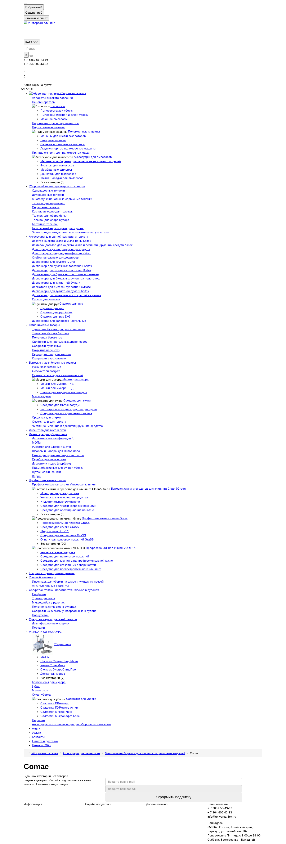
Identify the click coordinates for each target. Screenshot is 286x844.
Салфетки (39, 594)
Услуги (36, 732)
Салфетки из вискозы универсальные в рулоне (64, 610)
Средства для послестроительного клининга (70, 569)
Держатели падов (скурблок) (51, 463)
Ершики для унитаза (46, 299)
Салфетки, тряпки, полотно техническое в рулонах (64, 590)
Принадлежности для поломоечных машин (61, 152)
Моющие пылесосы (53, 119)
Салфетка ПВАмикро (54, 703)
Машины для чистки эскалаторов (63, 136)
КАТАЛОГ (31, 42)
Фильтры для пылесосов (57, 165)
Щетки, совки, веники (46, 471)
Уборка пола (62, 644)
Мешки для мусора (75, 379)
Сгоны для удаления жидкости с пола (58, 455)
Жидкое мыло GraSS (54, 531)
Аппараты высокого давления (52, 97)
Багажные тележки (45, 224)
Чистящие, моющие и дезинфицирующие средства (67, 425)
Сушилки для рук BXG (55, 316)
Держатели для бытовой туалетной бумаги (61, 286)
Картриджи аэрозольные (49, 358)
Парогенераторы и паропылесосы (55, 123)
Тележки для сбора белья (49, 215)
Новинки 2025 (41, 745)
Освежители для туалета (49, 421)
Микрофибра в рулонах (48, 602)
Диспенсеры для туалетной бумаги (56, 282)
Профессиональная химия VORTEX (110, 547)
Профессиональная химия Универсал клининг (64, 484)
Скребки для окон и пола (49, 459)
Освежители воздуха (46, 371)
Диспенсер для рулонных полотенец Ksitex (61, 270)
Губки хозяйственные (46, 366)
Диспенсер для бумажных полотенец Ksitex (62, 266)
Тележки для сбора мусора (50, 219)
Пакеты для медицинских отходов (63, 392)
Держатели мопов (52, 673)
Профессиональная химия (47, 480)
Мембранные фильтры (56, 169)
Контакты (38, 736)
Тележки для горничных (48, 203)
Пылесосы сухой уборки (56, 110)
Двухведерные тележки (48, 194)
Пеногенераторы (43, 102)
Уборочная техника (72, 93)
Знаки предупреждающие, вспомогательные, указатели (70, 232)
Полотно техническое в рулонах (54, 606)
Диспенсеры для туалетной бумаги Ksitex (60, 291)
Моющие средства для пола (59, 493)
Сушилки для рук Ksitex (56, 312)
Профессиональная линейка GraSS (65, 522)
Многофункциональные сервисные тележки (62, 199)
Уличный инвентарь (42, 577)
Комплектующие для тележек (52, 211)
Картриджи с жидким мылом (51, 354)
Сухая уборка (41, 694)
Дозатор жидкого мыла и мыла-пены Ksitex (61, 240)
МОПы (36, 442)
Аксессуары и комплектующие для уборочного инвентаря (71, 724)
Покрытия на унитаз (45, 350)
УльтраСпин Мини (52, 665)
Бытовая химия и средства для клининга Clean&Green (148, 488)
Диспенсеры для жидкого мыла (53, 261)
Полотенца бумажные (47, 337)
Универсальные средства (57, 552)
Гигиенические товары (44, 325)
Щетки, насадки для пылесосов (61, 178)
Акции (36, 728)
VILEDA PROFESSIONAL (45, 631)
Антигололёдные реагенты (50, 585)
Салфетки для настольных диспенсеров (59, 341)
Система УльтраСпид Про (58, 669)
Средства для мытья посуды (60, 405)
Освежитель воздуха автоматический (57, 375)
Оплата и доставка (45, 741)
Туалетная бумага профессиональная (58, 329)
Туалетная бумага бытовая (50, 333)
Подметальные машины (48, 127)
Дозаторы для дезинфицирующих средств (61, 249)
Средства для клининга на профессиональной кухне (76, 560)
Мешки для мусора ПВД (56, 388)
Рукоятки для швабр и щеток (51, 446)
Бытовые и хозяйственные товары (52, 362)
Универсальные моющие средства (64, 497)
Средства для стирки (46, 417)
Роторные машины (53, 140)
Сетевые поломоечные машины (62, 144)
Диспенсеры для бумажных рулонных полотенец (65, 278)
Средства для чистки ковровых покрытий (68, 505)
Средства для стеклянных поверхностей (68, 564)
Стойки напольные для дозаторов (55, 257)
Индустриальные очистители (60, 501)
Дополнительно (156, 804)
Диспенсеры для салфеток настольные (59, 320)
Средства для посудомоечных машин (66, 413)
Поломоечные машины (84, 131)
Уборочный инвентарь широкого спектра (57, 186)
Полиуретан (40, 615)
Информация (33, 804)
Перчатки (38, 627)
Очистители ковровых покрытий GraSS (67, 539)
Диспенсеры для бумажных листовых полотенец (65, 274)
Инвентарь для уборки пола (48, 434)
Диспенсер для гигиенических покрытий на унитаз (66, 295)
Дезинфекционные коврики (50, 623)
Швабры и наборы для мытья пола (56, 451)
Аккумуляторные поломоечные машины (67, 148)
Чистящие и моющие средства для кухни (68, 409)
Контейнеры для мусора (49, 682)
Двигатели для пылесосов (58, 173)
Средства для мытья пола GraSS (63, 535)
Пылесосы (57, 106)
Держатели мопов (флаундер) (52, 438)
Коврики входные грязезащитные (52, 573)
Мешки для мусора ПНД (56, 383)
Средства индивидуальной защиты (53, 619)
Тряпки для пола (43, 598)
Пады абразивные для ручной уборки (58, 467)
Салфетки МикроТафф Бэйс (60, 716)
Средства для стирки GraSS (59, 527)
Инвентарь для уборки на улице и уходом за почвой (68, 581)
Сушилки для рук (71, 303)
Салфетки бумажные (46, 345)
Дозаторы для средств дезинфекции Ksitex (61, 253)
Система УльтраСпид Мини (59, 661)
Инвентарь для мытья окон (47, 430)
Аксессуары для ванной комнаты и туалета (58, 236)
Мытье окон (40, 690)
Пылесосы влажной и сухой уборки (64, 114)
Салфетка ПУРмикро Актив (59, 707)
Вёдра (36, 476)
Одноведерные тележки (48, 190)
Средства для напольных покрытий (64, 556)
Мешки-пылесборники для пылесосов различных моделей (80, 161)
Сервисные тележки (45, 207)
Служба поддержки (98, 804)
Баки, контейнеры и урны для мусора (58, 228)
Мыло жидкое (41, 396)
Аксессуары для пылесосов (93, 156)
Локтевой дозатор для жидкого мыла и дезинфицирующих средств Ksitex (82, 245)
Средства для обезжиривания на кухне (67, 510)
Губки (36, 686)
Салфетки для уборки (81, 698)
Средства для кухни (77, 400)
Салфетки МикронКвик (56, 711)
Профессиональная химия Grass (105, 518)
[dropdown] (25, 3)
